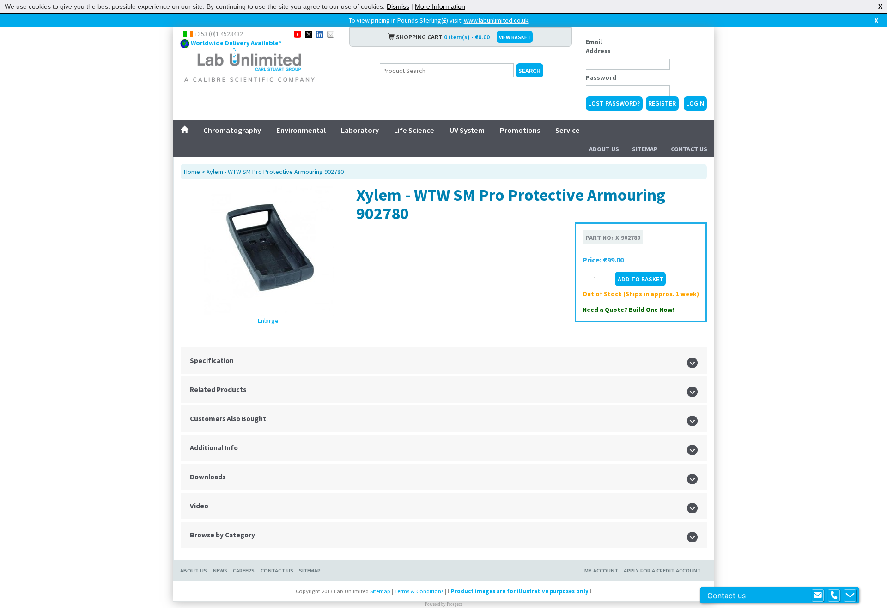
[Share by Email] (330, 34)
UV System (467, 130)
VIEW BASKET (515, 37)
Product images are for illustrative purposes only (520, 591)
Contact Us (689, 149)
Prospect (454, 604)
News (220, 570)
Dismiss (398, 6)
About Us (604, 149)
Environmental (301, 130)
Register (662, 103)
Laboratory (360, 130)
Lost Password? (614, 103)
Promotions (520, 130)
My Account (601, 570)
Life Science (414, 130)
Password (601, 77)
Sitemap (645, 149)
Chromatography (232, 130)
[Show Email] (818, 595)
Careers (244, 570)
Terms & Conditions (419, 591)
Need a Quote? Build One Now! (628, 309)
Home (192, 171)
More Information (440, 6)
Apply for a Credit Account (662, 570)
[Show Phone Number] (834, 595)
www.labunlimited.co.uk (496, 20)
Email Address (598, 46)
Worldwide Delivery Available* (236, 43)
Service (567, 130)
